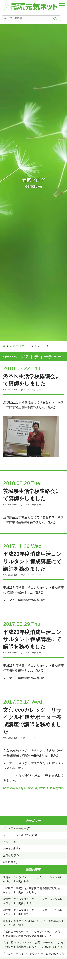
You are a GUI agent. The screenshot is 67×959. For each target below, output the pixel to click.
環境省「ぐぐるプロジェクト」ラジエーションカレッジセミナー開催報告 (33, 879)
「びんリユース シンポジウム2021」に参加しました (33, 953)
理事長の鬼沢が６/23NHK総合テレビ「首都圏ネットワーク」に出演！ (33, 922)
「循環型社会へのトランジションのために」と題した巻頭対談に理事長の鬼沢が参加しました (33, 933)
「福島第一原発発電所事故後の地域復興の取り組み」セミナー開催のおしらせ (31, 890)
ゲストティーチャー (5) (16, 828)
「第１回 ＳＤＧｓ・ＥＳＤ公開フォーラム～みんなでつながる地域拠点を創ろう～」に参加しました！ (33, 944)
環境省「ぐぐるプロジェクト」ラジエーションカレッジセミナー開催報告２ (33, 901)
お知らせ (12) (11, 855)
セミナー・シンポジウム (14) (20, 835)
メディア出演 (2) (13, 848)
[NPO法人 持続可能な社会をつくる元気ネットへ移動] (4, 346)
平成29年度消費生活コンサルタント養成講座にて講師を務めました (32, 561)
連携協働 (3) (10, 862)
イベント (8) (10, 841)
